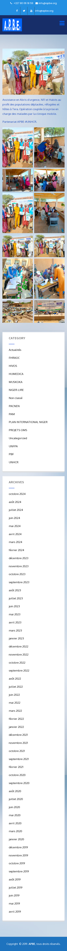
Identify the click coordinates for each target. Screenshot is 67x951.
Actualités (15, 349)
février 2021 (16, 767)
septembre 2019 (19, 871)
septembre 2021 (19, 759)
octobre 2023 (17, 574)
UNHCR (13, 462)
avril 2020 (15, 823)
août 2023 (15, 590)
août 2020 (15, 791)
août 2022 (15, 678)
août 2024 (15, 502)
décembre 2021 (18, 734)
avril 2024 (15, 534)
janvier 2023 (16, 638)
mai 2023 (14, 614)
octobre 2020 (17, 775)
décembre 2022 (18, 646)
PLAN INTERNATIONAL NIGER (28, 422)
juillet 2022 (16, 686)
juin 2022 (14, 694)
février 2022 (16, 718)
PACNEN (14, 406)
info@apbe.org (48, 3)
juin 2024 (14, 518)
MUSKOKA (15, 382)
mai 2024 (14, 526)
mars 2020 (15, 831)
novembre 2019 (18, 855)
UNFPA (13, 446)
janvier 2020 (16, 839)
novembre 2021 (18, 742)
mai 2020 (14, 815)
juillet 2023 (16, 598)
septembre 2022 (19, 670)
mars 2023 (15, 630)
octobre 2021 (17, 751)
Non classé (15, 398)
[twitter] (24, 11)
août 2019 (15, 879)
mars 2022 (15, 710)
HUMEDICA (16, 374)
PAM (12, 414)
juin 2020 (14, 807)
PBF (11, 454)
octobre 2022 (17, 662)
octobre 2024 (17, 494)
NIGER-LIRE (16, 390)
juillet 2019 (15, 887)
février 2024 (16, 550)
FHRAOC (14, 357)
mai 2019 (14, 903)
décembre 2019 (18, 847)
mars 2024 (15, 542)
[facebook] (17, 11)
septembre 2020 (19, 783)
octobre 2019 (17, 863)
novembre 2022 (18, 654)
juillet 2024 (16, 510)
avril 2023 (15, 622)
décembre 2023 (18, 558)
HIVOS (13, 365)
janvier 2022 (16, 727)
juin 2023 (14, 606)
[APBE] (12, 24)
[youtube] (31, 11)
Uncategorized (18, 438)
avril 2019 (15, 911)
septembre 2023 (19, 582)
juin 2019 (14, 895)
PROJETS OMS (18, 430)
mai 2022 (14, 702)
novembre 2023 (18, 566)
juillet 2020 (16, 799)
